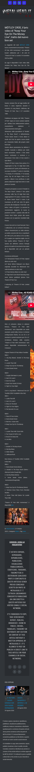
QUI (12, 505)
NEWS (17, 531)
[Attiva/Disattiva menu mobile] (30, 16)
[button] (6, 699)
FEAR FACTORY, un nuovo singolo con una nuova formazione (10, 703)
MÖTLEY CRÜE (24, 45)
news (24, 531)
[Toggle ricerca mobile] (26, 16)
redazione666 (10, 528)
